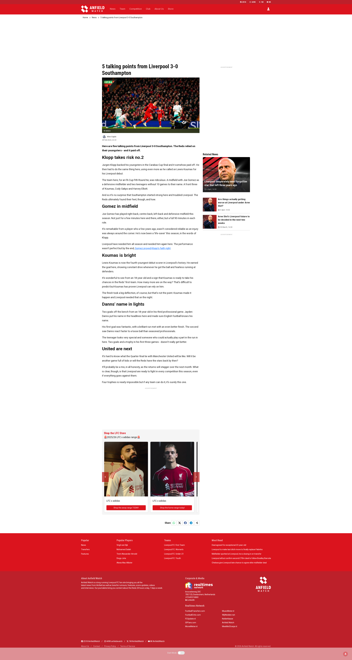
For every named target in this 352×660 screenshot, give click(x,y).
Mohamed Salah (124, 549)
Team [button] (122, 9)
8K (270, 2)
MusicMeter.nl (228, 611)
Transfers (85, 549)
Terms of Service (127, 646)
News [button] (113, 9)
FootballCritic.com (193, 615)
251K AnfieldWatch (91, 641)
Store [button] (170, 9)
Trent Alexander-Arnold (127, 554)
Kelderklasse (227, 619)
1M (262, 2)
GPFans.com (190, 622)
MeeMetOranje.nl (229, 626)
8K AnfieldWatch (157, 641)
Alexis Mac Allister (124, 563)
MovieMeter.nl (191, 626)
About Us (85, 646)
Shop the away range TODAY (126, 508)
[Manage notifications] (345, 654)
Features (85, 554)
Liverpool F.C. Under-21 (174, 554)
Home (85, 17)
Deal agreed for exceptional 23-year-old (229, 545)
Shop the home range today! (172, 508)
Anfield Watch (228, 622)
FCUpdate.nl (190, 619)
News (94, 17)
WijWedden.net (228, 615)
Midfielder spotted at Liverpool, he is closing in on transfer (236, 554)
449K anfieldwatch (114, 641)
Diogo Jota (121, 558)
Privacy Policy (110, 646)
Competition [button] (135, 9)
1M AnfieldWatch (136, 641)
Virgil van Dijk (122, 545)
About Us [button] (159, 9)
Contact (96, 646)
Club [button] (148, 9)
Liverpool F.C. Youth (172, 558)
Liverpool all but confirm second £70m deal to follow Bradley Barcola (241, 558)
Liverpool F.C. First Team (174, 545)
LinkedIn (191, 600)
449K (253, 2)
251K (244, 2)
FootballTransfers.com (195, 611)
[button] (268, 8)
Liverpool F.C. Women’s (173, 549)
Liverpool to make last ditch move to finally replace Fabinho (237, 549)
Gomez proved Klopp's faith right (152, 248)
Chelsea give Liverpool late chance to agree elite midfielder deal (239, 563)
